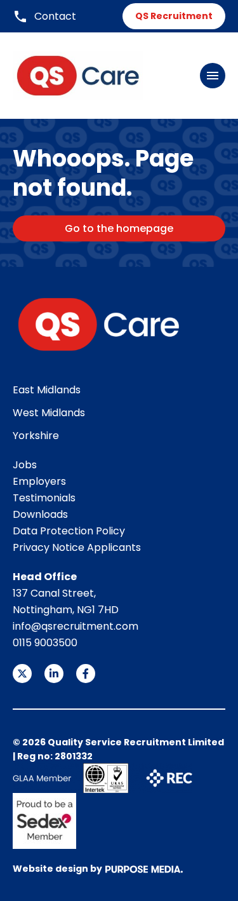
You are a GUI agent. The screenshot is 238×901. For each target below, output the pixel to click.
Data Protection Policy (69, 531)
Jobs (25, 464)
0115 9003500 (45, 642)
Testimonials (44, 498)
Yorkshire (36, 435)
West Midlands (49, 412)
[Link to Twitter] (22, 673)
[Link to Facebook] (85, 673)
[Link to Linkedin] (53, 673)
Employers (39, 481)
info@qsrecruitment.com (75, 626)
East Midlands (47, 390)
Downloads (40, 514)
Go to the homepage (119, 228)
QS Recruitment (174, 16)
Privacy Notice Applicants (77, 547)
